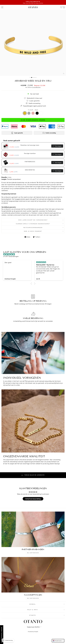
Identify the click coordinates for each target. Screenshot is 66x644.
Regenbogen (41, 113)
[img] (34, 254)
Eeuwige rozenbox (30, 153)
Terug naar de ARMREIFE (34, 475)
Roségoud (33, 113)
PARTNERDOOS (30, 161)
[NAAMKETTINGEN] (33, 575)
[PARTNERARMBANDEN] (33, 529)
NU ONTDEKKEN (33, 552)
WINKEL (32, 604)
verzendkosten (36, 87)
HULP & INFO (32, 609)
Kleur (33, 110)
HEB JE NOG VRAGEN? (33, 231)
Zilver (29, 113)
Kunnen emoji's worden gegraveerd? (33, 223)
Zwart (37, 113)
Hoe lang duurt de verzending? (33, 220)
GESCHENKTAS (30, 170)
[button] (32, 283)
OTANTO (32, 615)
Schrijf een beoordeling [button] (33, 499)
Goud (24, 113)
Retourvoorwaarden (33, 227)
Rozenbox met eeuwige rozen (30, 145)
